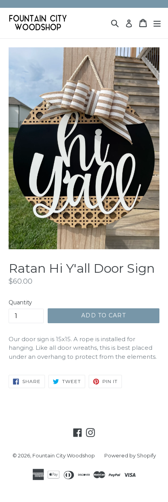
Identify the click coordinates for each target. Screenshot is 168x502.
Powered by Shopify (130, 455)
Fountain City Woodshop (63, 455)
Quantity (20, 302)
